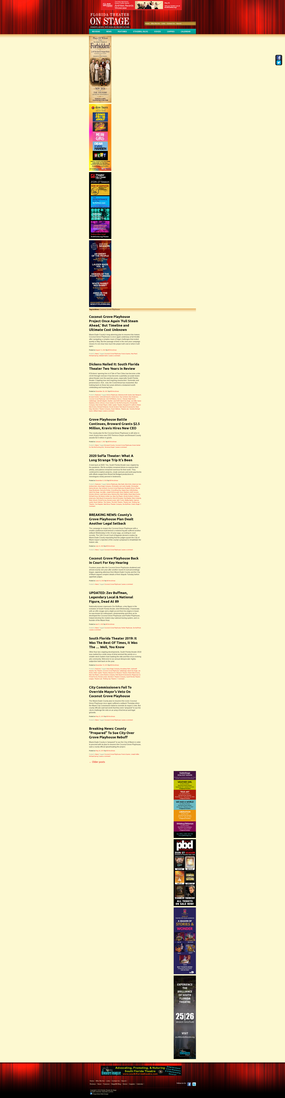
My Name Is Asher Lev (105, 496)
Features (122, 32)
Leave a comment (114, 355)
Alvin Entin (128, 484)
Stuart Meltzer (115, 409)
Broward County (110, 445)
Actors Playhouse (112, 395)
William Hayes (98, 411)
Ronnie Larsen (111, 500)
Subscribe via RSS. (107, 1092)
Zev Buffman (127, 504)
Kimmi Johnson (100, 403)
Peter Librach (93, 500)
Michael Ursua (93, 496)
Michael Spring (93, 355)
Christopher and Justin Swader (121, 486)
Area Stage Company (104, 486)
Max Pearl (134, 353)
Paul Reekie (127, 498)
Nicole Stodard (114, 407)
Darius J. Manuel (122, 399)
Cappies (171, 32)
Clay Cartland (124, 397)
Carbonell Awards (105, 397)
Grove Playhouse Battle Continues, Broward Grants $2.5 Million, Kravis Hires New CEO (114, 424)
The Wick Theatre (116, 502)
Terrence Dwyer (110, 447)
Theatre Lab (125, 409)
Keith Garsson (134, 492)
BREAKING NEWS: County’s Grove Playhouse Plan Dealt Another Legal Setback (111, 519)
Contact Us (171, 23)
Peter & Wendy (136, 498)
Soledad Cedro (103, 355)
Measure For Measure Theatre (117, 672)
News (109, 32)
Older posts (97, 761)
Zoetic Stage (135, 504)
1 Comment (120, 678)
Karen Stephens (124, 492)
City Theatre (98, 670)
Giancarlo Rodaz (105, 490)
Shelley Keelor (129, 500)
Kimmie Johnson (94, 494)
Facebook (189, 1084)
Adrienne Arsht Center (125, 395)
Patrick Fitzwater (118, 498)
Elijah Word (131, 399)
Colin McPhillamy (111, 399)
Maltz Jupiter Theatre (115, 405)
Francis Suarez (125, 353)
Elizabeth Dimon (129, 488)
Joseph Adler (135, 754)
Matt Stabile (124, 494)
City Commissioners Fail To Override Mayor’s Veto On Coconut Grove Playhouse (110, 691)
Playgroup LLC (136, 674)
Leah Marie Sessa (105, 494)
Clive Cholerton (133, 397)
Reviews (96, 32)
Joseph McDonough (112, 492)
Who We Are (155, 23)
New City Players (118, 496)
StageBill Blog (140, 32)
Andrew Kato (93, 486)
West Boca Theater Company (113, 504)
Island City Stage (125, 401)
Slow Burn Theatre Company (101, 409)
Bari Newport (137, 395)
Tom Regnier (99, 504)
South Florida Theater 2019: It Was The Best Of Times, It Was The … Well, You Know (113, 642)
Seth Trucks (120, 500)
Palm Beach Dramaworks (127, 407)
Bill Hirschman (112, 350)
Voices (157, 32)
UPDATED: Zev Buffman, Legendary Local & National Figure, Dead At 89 (111, 597)
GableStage (92, 401)
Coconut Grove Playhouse (113, 353)
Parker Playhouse (126, 627)
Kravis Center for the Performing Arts (117, 403)
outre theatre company (107, 674)
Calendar (185, 32)
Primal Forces (102, 500)
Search (178, 23)
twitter (194, 1084)
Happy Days (125, 490)
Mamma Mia (115, 494)
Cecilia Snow (115, 397)
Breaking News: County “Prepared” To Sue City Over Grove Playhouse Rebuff (111, 733)
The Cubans (107, 502)
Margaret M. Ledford (129, 405)
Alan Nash (121, 484)
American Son (136, 484)
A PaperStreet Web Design (100, 1094)
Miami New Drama (134, 494)
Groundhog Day (116, 490)
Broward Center (94, 397)
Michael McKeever (103, 407)
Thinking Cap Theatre (109, 678)
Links (163, 23)
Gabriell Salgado (102, 401)
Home (147, 23)
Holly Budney (134, 490)
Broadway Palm (125, 668)
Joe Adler (134, 401)
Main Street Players (102, 405)
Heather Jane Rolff (113, 401)
